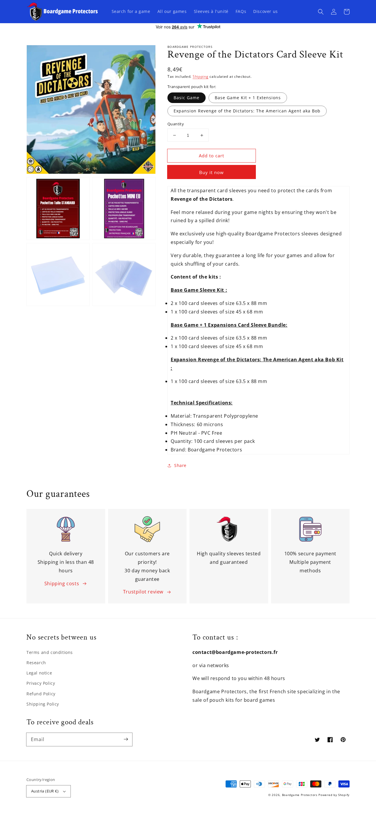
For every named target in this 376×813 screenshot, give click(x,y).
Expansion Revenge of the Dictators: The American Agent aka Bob (247, 111)
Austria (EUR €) (44, 791)
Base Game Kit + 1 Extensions (248, 97)
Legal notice (39, 673)
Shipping (201, 76)
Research (36, 662)
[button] (320, 11)
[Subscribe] (125, 739)
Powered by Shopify (334, 795)
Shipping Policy (42, 704)
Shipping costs (61, 583)
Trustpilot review (143, 591)
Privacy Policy (40, 683)
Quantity (175, 123)
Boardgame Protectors (300, 795)
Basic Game (186, 97)
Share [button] (180, 465)
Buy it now (211, 172)
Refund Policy (41, 693)
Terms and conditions (49, 652)
